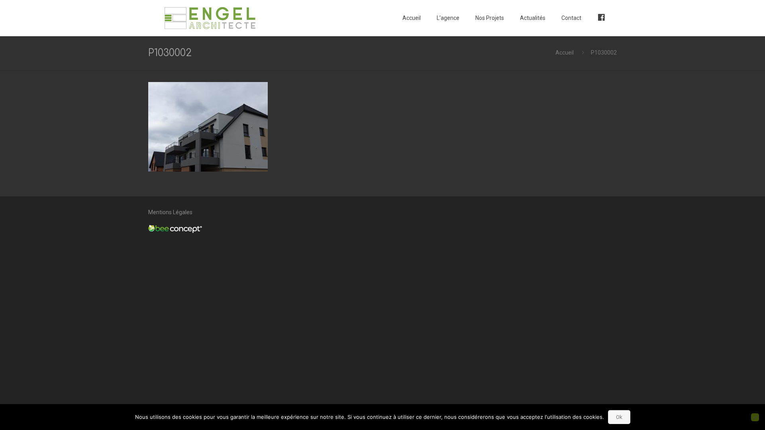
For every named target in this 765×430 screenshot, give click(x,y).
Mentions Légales (170, 212)
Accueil (564, 52)
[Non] (755, 417)
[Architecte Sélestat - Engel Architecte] (210, 18)
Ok (619, 417)
